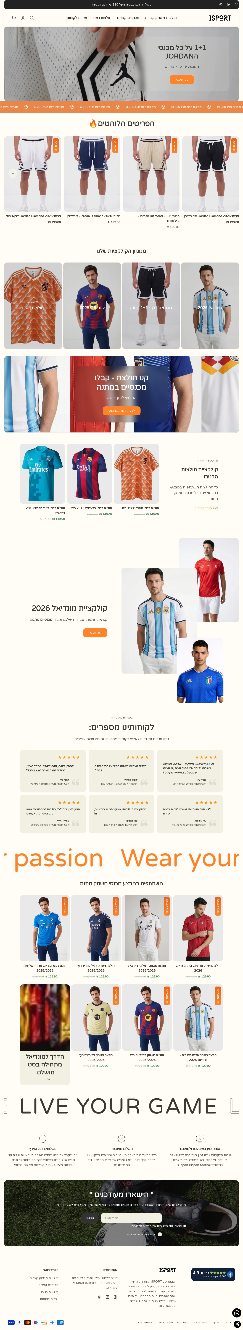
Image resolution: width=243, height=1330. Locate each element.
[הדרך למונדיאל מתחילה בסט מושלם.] (45, 1034)
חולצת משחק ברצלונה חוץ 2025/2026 (96, 1057)
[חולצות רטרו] (33, 306)
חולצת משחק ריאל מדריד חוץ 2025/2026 (96, 968)
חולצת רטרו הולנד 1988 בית (140, 508)
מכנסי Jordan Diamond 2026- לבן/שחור (33, 216)
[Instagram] (237, 5)
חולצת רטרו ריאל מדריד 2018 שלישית (45, 510)
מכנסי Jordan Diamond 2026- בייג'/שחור (158, 218)
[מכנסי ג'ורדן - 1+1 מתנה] (151, 306)
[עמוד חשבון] (22, 18)
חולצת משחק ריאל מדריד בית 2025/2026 (147, 968)
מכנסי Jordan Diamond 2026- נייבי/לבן (93, 216)
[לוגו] (220, 18)
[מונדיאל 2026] (210, 306)
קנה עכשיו (98, 4)
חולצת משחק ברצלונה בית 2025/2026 (147, 1057)
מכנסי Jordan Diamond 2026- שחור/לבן (211, 216)
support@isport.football (194, 1165)
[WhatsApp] (221, 5)
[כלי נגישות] (237, 1324)
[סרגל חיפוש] (31, 18)
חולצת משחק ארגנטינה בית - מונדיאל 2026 (198, 1057)
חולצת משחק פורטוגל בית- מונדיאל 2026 (198, 968)
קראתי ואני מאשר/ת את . (156, 1226)
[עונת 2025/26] (92, 306)
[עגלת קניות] (13, 18)
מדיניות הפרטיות (141, 1226)
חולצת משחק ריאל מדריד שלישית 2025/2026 (45, 968)
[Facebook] (229, 5)
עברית (232, 1322)
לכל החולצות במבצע (121, 411)
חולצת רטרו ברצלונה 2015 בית (91, 508)
